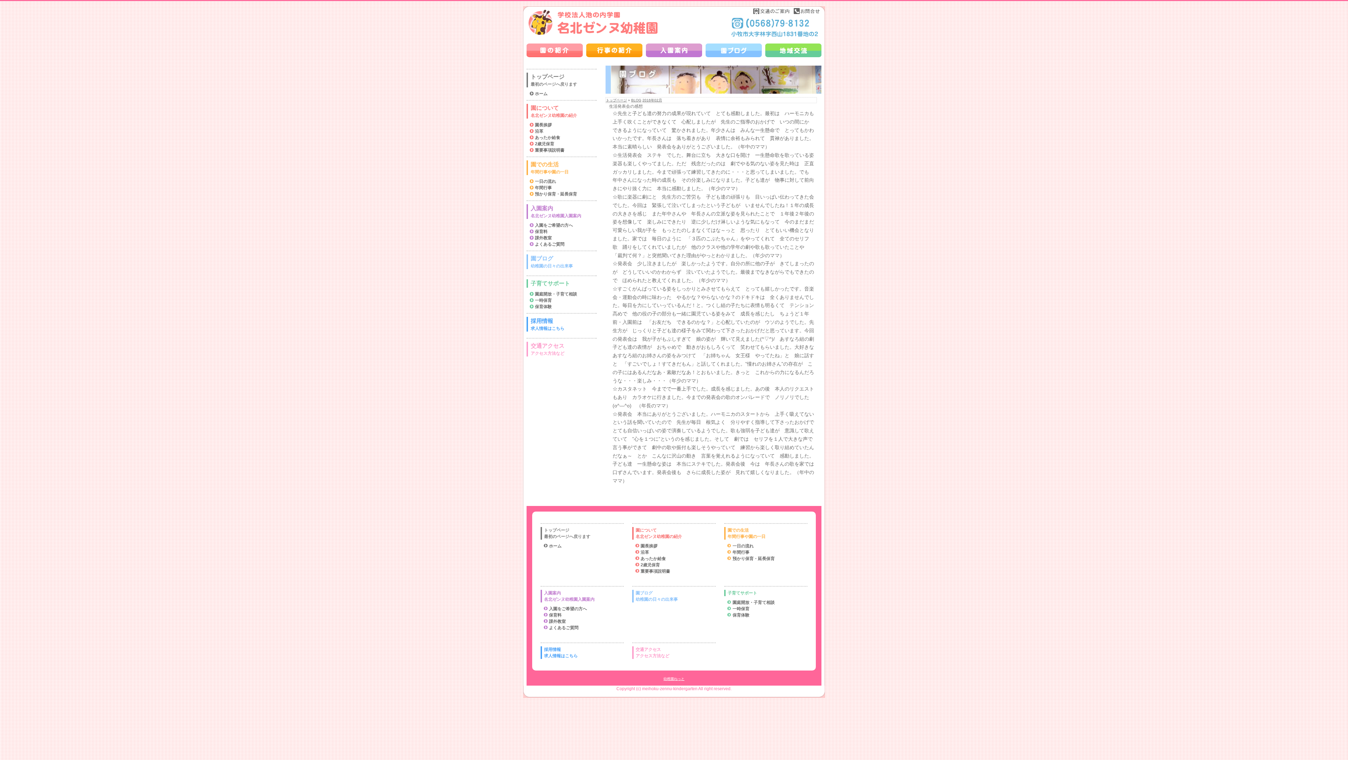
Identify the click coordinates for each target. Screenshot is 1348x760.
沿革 (539, 131)
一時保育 (543, 300)
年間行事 (543, 187)
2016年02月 (652, 100)
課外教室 (543, 237)
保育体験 (543, 306)
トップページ (616, 100)
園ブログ (552, 261)
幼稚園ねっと (674, 679)
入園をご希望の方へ (554, 225)
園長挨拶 (543, 124)
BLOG (636, 100)
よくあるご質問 (549, 244)
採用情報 (547, 324)
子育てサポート (550, 283)
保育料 (541, 231)
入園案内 (556, 211)
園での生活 (550, 167)
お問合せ (807, 11)
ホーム (541, 93)
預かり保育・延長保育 (556, 194)
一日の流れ (545, 181)
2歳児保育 (544, 143)
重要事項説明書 (549, 150)
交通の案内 (771, 11)
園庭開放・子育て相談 (556, 294)
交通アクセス (547, 349)
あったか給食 (547, 137)
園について (554, 111)
